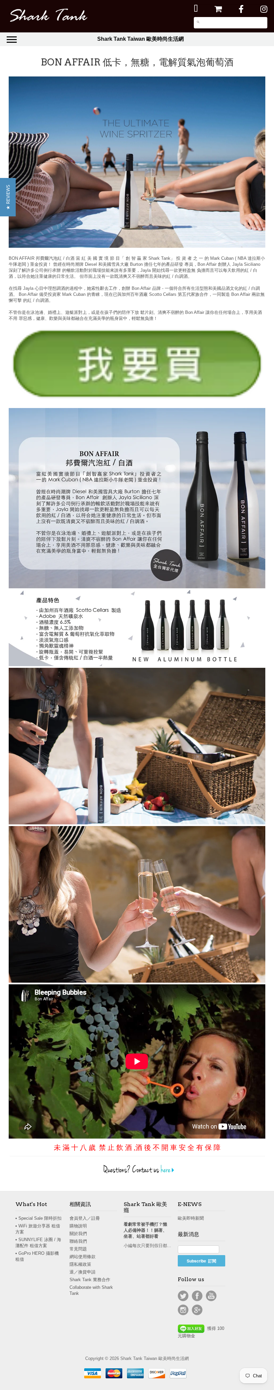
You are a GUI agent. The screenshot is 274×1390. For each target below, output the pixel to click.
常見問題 (78, 1248)
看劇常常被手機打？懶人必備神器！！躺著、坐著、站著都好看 (145, 1230)
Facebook (197, 1295)
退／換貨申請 (83, 1271)
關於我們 (78, 1233)
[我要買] (137, 364)
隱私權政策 (80, 1264)
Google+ (197, 1310)
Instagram (183, 1310)
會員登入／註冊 (85, 1218)
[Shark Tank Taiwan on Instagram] (263, 9)
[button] (8, 197)
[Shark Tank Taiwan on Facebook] (241, 9)
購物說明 (78, 1225)
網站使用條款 (83, 1256)
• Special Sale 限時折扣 (38, 1218)
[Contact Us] (137, 1172)
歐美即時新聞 (191, 1218)
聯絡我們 (78, 1241)
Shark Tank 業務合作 (90, 1279)
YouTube (211, 1295)
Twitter (183, 1295)
